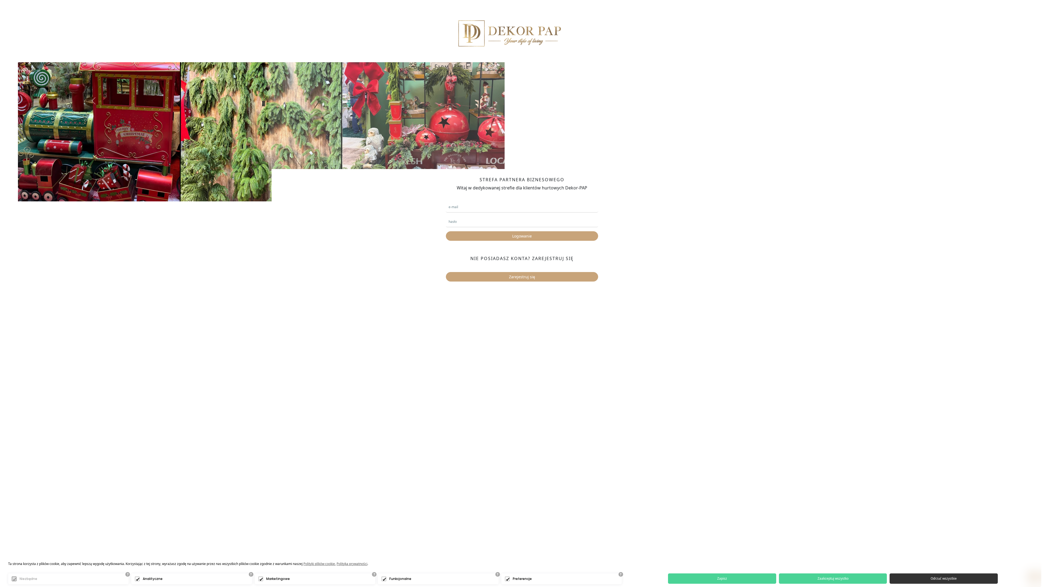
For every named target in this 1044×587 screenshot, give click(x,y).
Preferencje (522, 578)
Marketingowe (278, 578)
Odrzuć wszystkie (944, 578)
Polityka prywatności (352, 563)
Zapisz (722, 578)
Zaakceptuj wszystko (833, 578)
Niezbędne (28, 578)
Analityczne (153, 578)
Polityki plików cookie (319, 563)
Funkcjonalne (400, 578)
